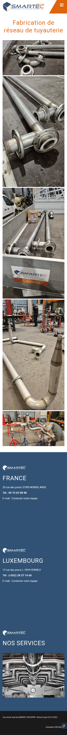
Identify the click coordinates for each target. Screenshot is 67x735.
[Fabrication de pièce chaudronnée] (33, 57)
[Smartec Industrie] (23, 7)
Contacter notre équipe (25, 498)
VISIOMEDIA (59, 727)
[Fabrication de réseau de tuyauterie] (33, 131)
